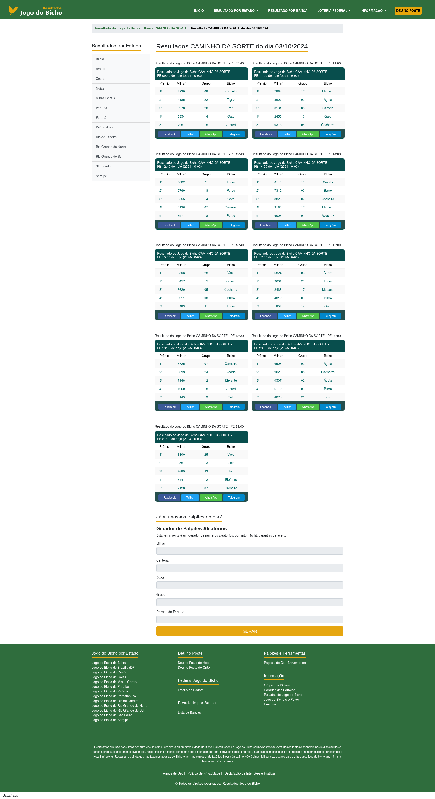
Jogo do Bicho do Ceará (109, 672)
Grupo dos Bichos (277, 685)
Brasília (101, 68)
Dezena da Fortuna (170, 611)
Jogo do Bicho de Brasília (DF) (114, 667)
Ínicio (199, 10)
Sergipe (101, 176)
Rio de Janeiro (106, 137)
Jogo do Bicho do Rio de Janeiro (115, 700)
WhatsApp (211, 134)
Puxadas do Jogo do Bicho (283, 694)
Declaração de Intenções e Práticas (250, 773)
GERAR (250, 631)
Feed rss (270, 704)
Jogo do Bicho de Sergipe (110, 719)
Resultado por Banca (287, 10)
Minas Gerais (105, 98)
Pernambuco (105, 127)
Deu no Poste (408, 10)
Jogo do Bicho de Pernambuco (114, 696)
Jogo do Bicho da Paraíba (110, 686)
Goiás (100, 88)
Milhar (160, 543)
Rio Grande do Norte (111, 146)
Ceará (100, 78)
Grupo (160, 594)
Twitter (190, 134)
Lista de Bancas (189, 712)
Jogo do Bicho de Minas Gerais (114, 681)
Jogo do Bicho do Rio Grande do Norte (119, 705)
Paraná (101, 117)
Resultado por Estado (235, 10)
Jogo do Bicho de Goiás (109, 677)
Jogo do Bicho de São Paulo (112, 715)
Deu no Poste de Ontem (195, 667)
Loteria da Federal (191, 690)
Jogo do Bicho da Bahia (109, 662)
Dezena (161, 577)
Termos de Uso (172, 773)
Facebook (169, 134)
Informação (372, 10)
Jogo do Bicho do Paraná (110, 691)
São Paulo (103, 166)
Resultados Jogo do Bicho (241, 783)
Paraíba (101, 107)
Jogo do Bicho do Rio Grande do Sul (118, 710)
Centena (162, 560)
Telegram (234, 134)
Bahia (100, 59)
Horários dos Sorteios (279, 690)
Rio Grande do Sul (109, 156)
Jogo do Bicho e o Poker (281, 699)
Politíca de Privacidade (204, 773)
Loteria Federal (332, 10)
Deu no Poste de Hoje (193, 662)
